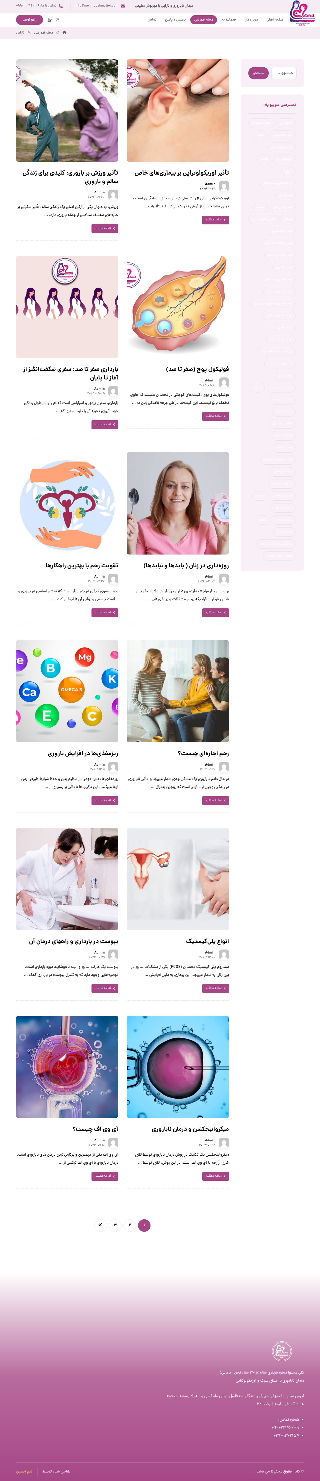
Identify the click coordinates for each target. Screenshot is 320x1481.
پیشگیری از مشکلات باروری (276, 544)
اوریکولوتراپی (284, 159)
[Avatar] (224, 186)
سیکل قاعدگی (284, 412)
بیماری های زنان (282, 207)
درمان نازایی (285, 327)
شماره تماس (289, 1420)
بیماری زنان (285, 195)
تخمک (260, 207)
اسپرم (260, 135)
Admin (210, 184)
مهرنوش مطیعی (282, 496)
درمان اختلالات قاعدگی (278, 243)
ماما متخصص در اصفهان (277, 460)
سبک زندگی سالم (282, 399)
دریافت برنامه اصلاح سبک (276, 351)
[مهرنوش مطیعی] (64, 33)
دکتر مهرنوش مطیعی (280, 363)
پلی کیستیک (284, 532)
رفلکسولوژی (285, 375)
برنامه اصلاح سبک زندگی (277, 183)
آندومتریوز (286, 123)
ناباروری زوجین (283, 520)
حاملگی (288, 219)
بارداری (264, 159)
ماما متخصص (284, 448)
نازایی (262, 520)
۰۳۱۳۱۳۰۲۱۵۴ (286, 1436)
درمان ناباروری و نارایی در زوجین (273, 303)
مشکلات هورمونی (281, 484)
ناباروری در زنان (283, 508)
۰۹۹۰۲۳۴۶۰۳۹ (285, 1428)
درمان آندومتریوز (282, 231)
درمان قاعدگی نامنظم (280, 255)
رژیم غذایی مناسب (281, 387)
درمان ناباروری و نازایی (279, 315)
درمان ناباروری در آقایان (278, 279)
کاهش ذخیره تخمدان (279, 556)
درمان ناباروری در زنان (279, 291)
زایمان (258, 387)
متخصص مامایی (282, 472)
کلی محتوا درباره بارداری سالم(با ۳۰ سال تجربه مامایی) (262, 1373)
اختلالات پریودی (282, 135)
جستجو (258, 73)
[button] (58, 20)
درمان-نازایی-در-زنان (263, 219)
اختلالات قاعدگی (261, 123)
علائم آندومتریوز (282, 424)
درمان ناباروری (284, 267)
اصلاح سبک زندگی (281, 147)
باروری (288, 171)
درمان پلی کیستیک (280, 339)
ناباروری (260, 496)
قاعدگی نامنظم (283, 436)
